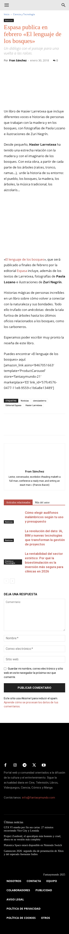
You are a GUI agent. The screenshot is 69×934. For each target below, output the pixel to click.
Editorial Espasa (13, 405)
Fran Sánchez (18, 60)
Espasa (22, 270)
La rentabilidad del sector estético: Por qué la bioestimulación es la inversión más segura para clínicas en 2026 (44, 562)
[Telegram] (43, 427)
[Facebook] (8, 427)
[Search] (63, 5)
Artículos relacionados (18, 502)
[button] (6, 5)
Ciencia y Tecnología (24, 14)
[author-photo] (34, 465)
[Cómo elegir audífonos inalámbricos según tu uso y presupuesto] (13, 517)
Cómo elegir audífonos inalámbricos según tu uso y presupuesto (44, 517)
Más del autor (42, 502)
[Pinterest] (25, 427)
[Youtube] (44, 765)
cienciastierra (39, 400)
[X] (16, 427)
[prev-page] (6, 581)
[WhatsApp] (34, 427)
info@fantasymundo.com (38, 797)
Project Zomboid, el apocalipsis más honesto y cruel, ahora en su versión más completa (32, 838)
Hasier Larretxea (33, 405)
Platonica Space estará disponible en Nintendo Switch (33, 845)
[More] (52, 427)
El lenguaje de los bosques (24, 259)
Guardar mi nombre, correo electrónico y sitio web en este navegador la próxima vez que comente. (33, 673)
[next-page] (12, 581)
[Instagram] (15, 765)
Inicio (6, 14)
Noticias (9, 20)
